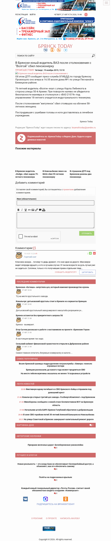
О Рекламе (37, 518)
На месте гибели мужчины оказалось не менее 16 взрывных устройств (55, 373)
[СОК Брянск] (55, 5)
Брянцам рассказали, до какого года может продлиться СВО (55, 370)
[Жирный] (18, 210)
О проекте (51, 518)
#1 (36, 254)
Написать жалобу (70, 518)
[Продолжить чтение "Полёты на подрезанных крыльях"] (55, 473)
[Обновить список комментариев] (34, 248)
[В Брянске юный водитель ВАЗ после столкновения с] (55, 73)
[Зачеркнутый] (29, 210)
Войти (33, 15)
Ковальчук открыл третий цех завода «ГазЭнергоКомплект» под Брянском (58, 397)
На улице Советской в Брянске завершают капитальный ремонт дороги (59, 419)
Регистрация (21, 15)
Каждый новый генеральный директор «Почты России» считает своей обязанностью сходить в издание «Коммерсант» (55, 489)
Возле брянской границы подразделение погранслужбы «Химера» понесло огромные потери (55, 364)
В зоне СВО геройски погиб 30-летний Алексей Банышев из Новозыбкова (58, 414)
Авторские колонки (29, 436)
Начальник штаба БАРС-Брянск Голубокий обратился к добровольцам (59, 410)
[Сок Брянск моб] (55, 28)
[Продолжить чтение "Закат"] (55, 430)
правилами (68, 189)
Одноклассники (65, 499)
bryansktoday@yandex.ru (84, 127)
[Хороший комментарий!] (90, 253)
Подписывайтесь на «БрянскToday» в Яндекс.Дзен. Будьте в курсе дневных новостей (59, 138)
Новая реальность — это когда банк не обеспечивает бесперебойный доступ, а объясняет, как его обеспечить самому (55, 465)
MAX (45, 499)
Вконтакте (25, 499)
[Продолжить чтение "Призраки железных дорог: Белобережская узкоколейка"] (55, 441)
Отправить (87, 233)
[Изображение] (33, 210)
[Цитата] (40, 210)
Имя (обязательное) (26, 199)
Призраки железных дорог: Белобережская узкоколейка (55, 445)
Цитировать (87, 272)
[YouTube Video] (43, 210)
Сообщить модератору (66, 272)
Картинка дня (25, 425)
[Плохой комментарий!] (94, 253)
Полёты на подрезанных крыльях (55, 477)
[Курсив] (22, 210)
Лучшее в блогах (27, 455)
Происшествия (24, 70)
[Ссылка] (36, 210)
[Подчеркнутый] (25, 210)
